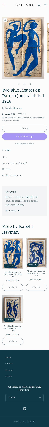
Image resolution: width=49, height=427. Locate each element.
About (8, 357)
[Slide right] (31, 84)
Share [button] (8, 150)
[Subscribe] (40, 397)
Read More (11, 210)
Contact (9, 363)
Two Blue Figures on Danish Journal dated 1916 (13, 274)
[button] (3, 5)
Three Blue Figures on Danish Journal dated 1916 (36, 273)
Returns (9, 370)
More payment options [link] (24, 143)
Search (8, 376)
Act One (20, 421)
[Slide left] (18, 84)
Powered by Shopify (29, 421)
